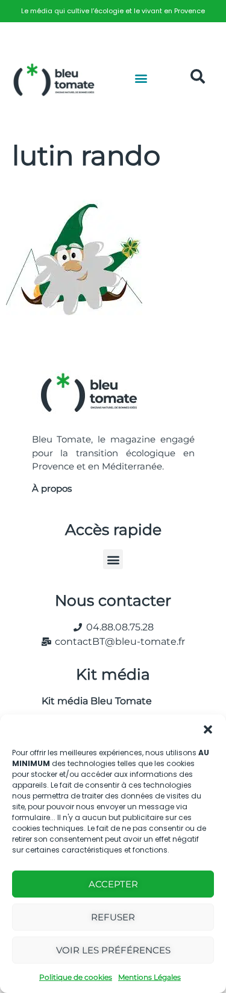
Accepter (113, 884)
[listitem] (113, 11)
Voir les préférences (113, 950)
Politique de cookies (75, 977)
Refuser (113, 917)
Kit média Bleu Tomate (92, 701)
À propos (52, 488)
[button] (208, 729)
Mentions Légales (149, 977)
